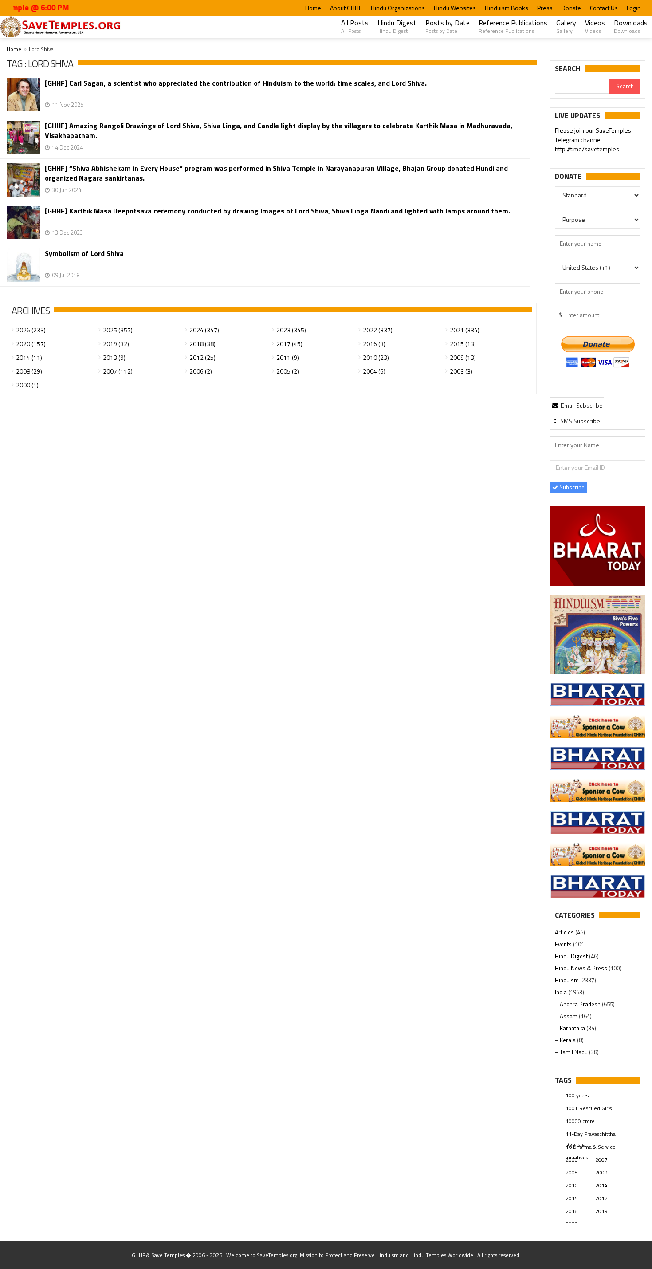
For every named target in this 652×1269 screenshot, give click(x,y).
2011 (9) (287, 357)
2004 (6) (374, 371)
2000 (572, 1159)
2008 (572, 1172)
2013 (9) (114, 357)
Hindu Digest (396, 26)
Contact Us (604, 7)
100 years (577, 1095)
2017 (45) (289, 343)
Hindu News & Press (582, 968)
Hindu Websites (455, 7)
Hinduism (567, 980)
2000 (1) (27, 385)
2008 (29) (29, 371)
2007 (601, 1159)
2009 (601, 1172)
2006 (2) (200, 371)
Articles (565, 932)
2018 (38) (202, 343)
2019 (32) (116, 343)
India (561, 992)
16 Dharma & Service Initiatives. (591, 1147)
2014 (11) (29, 357)
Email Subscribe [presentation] (581, 405)
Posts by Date (447, 26)
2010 (572, 1185)
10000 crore (580, 1121)
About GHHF (346, 7)
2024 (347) (204, 330)
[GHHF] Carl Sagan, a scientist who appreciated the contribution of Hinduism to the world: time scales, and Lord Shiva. (236, 83)
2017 (601, 1198)
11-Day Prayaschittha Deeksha (591, 1134)
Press (545, 7)
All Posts (355, 26)
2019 (601, 1211)
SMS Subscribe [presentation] (579, 421)
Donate (571, 7)
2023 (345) (291, 330)
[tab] (577, 405)
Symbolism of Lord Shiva (84, 253)
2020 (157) (31, 343)
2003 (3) (461, 371)
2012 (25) (202, 357)
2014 (601, 1185)
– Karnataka (570, 1028)
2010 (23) (376, 357)
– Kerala (566, 1040)
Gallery (566, 26)
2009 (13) (463, 357)
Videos (595, 26)
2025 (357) (118, 330)
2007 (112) (118, 371)
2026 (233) (31, 330)
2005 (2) (287, 371)
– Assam (567, 1016)
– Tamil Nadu (572, 1052)
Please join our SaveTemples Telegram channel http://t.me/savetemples (593, 140)
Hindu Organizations (398, 7)
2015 (572, 1198)
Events (564, 944)
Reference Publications (513, 26)
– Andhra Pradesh (578, 1004)
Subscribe (571, 487)
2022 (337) (378, 330)
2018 (572, 1211)
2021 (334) (464, 330)
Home (313, 7)
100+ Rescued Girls (589, 1108)
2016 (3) (374, 343)
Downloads (631, 26)
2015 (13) (463, 343)
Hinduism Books (506, 7)
